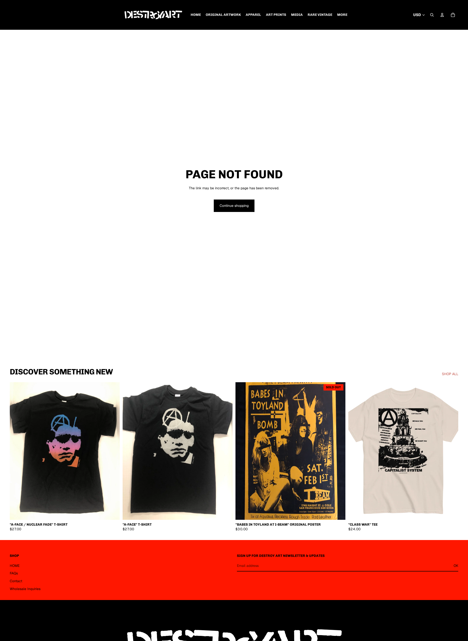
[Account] (442, 15)
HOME (15, 565)
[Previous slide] (17, 451)
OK (456, 565)
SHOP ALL (450, 374)
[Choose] (112, 512)
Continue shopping (234, 205)
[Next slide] (112, 451)
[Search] (432, 15)
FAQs (14, 573)
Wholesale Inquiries (25, 588)
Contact (16, 581)
